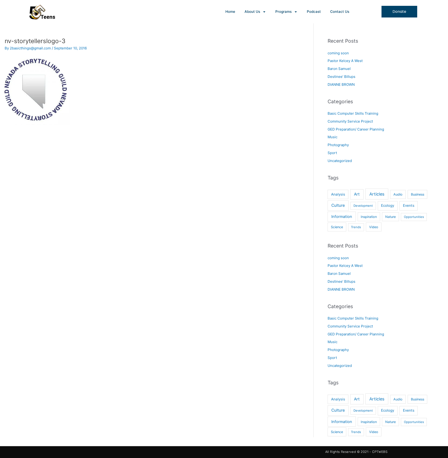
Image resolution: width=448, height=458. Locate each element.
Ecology (387, 205)
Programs (283, 11)
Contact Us (339, 11)
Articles (376, 194)
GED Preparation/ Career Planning (356, 129)
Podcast (314, 11)
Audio (397, 194)
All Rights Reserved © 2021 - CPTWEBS (356, 452)
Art (357, 194)
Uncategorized (340, 160)
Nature (390, 217)
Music (332, 137)
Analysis (338, 194)
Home (230, 11)
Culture (338, 205)
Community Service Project (350, 121)
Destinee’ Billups (341, 76)
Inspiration (369, 217)
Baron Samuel (339, 68)
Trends (356, 227)
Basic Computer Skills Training (353, 113)
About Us (252, 11)
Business (417, 194)
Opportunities (414, 217)
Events (408, 205)
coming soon (338, 53)
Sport (332, 153)
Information (341, 216)
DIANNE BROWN (341, 84)
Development (363, 205)
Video (373, 227)
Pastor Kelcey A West (345, 61)
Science (337, 227)
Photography (338, 145)
